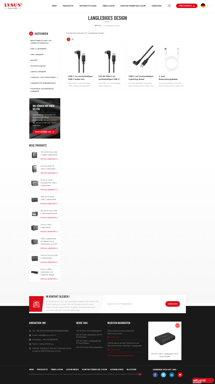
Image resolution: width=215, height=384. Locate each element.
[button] (180, 340)
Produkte (68, 6)
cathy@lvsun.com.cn (47, 335)
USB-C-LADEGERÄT (38, 49)
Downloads (117, 369)
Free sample (185, 6)
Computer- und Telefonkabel (43, 77)
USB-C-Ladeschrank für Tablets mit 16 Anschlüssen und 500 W (49, 241)
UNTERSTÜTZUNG (88, 6)
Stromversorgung (37, 66)
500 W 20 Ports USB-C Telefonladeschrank (49, 212)
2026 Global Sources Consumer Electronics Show (121, 332)
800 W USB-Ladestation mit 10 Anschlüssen (89, 336)
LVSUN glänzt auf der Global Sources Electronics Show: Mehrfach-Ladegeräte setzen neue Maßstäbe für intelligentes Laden (125, 344)
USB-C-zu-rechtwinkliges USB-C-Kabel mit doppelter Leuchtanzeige (80, 78)
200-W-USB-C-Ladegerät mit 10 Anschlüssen (88, 342)
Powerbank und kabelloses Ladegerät (42, 90)
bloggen (131, 369)
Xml (96, 374)
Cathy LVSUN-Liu (46, 344)
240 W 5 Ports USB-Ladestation (89, 347)
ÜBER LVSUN (108, 6)
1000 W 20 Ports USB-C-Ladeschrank (48, 198)
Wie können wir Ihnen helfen (43, 107)
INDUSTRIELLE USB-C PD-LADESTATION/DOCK (41, 42)
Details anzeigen (48, 159)
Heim (54, 6)
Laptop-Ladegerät (38, 72)
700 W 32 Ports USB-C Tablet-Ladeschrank (49, 153)
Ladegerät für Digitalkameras (43, 83)
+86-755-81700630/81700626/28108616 (52, 331)
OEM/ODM (156, 6)
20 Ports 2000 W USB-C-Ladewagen (48, 167)
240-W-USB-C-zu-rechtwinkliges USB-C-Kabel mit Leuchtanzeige (110, 78)
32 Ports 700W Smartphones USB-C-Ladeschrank (49, 182)
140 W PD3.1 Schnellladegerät (88, 331)
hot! (178, 325)
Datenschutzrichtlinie (106, 374)
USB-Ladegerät (36, 54)
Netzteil (33, 60)
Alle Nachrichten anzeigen (119, 355)
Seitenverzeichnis (88, 374)
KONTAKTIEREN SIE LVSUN (133, 6)
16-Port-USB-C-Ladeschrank (46, 226)
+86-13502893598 (50, 339)
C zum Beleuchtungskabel (168, 77)
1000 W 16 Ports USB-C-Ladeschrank (49, 256)
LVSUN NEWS (72, 369)
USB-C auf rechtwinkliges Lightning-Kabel (141, 77)
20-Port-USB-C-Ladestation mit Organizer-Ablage (47, 272)
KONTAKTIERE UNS (43, 132)
